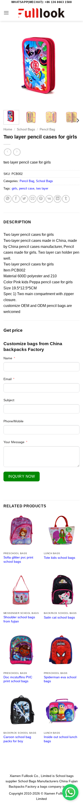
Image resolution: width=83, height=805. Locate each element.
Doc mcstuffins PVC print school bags (17, 679)
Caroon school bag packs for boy (17, 739)
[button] (6, 12)
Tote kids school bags (59, 557)
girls (14, 188)
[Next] (72, 68)
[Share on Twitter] (24, 199)
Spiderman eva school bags (60, 679)
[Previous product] (16, 152)
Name (7, 358)
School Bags (26, 129)
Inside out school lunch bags (60, 739)
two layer (42, 188)
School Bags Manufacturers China (43, 781)
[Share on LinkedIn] (57, 199)
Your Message (13, 442)
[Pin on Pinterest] (41, 199)
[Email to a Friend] (32, 199)
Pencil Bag (47, 129)
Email (7, 379)
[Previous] (11, 68)
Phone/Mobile (13, 421)
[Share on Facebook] (16, 199)
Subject (8, 400)
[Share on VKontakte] (49, 199)
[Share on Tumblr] (66, 199)
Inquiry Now (21, 476)
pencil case (26, 188)
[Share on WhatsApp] (8, 199)
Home (7, 129)
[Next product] (7, 152)
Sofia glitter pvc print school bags (18, 559)
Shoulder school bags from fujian (19, 619)
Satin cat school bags (59, 617)
